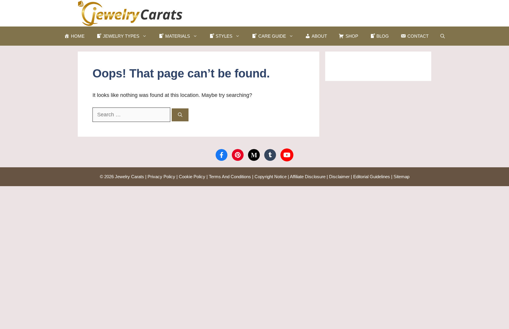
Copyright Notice (270, 176)
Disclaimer (339, 176)
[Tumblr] (270, 155)
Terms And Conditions (230, 176)
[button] (442, 36)
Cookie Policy (192, 176)
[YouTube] (286, 154)
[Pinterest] (238, 155)
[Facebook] (221, 155)
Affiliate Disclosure (307, 176)
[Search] (180, 115)
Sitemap (401, 176)
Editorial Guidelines (371, 176)
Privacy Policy (161, 176)
